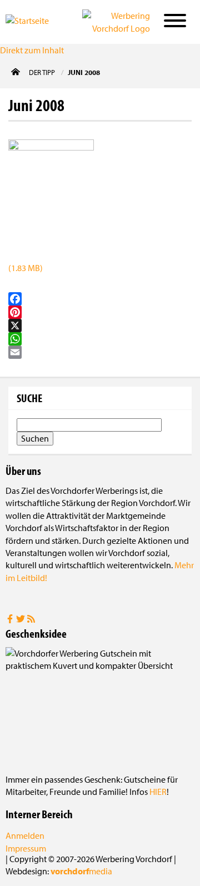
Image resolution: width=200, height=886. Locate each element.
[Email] (100, 352)
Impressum (26, 848)
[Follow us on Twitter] (21, 619)
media (81, 871)
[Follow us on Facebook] (11, 619)
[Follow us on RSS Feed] (31, 619)
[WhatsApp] (100, 339)
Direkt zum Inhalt (32, 50)
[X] (100, 325)
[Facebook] (100, 299)
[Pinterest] (100, 312)
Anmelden (25, 835)
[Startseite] (36, 21)
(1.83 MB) (25, 267)
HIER (158, 791)
